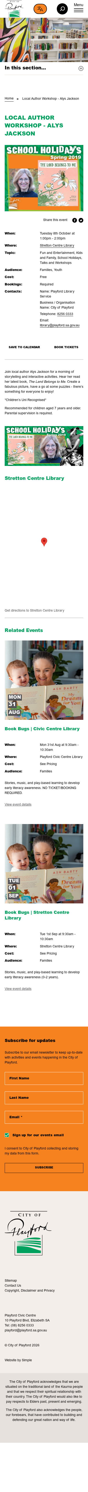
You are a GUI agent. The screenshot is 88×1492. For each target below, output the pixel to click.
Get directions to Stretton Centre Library (34, 611)
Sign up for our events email (38, 1135)
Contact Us (13, 1286)
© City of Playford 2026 (22, 1345)
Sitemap (11, 1281)
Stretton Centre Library (57, 246)
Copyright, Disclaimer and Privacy (30, 1291)
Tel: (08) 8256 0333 (19, 1325)
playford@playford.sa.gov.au (26, 1330)
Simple (27, 1360)
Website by (13, 1360)
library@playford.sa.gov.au (60, 325)
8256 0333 (65, 314)
